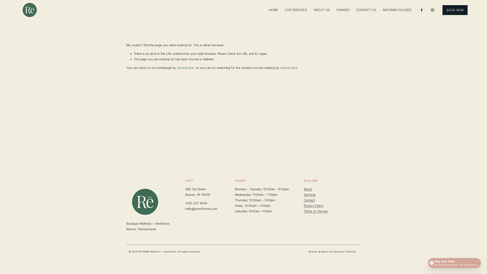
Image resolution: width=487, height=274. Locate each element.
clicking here (185, 68)
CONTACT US (366, 10)
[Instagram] (432, 10)
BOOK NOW (455, 10)
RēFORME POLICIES (397, 10)
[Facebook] (422, 10)
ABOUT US (322, 10)
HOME (273, 10)
